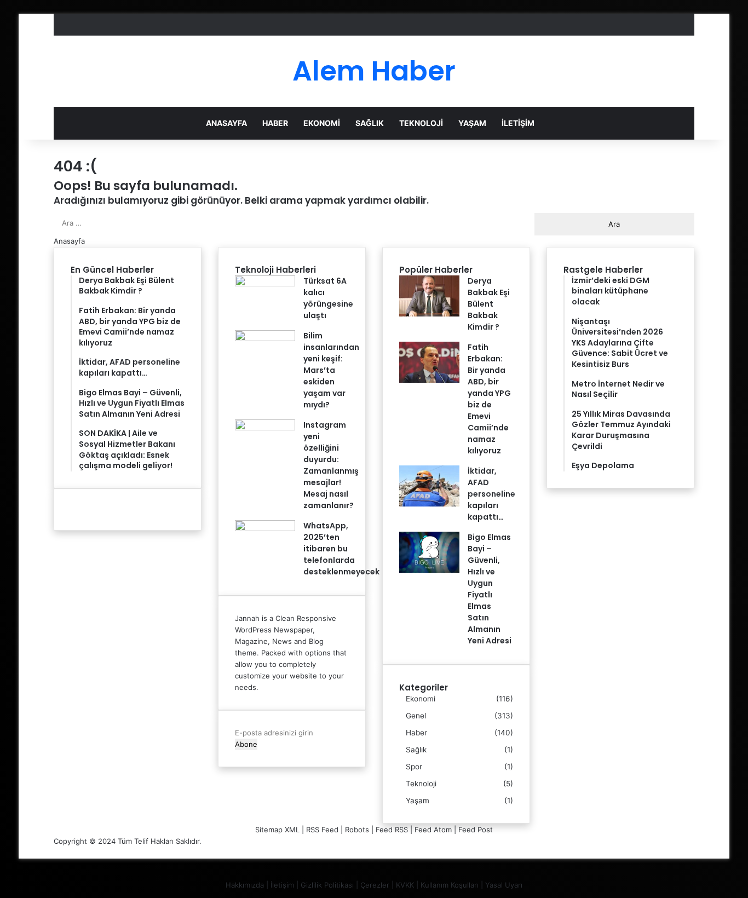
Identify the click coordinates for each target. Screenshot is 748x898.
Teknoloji (421, 123)
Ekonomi (321, 123)
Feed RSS (392, 829)
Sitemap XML (277, 829)
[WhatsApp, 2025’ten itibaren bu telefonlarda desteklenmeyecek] (265, 528)
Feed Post (475, 829)
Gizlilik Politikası (327, 884)
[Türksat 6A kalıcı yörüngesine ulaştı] (265, 283)
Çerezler (374, 884)
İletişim (518, 123)
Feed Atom (433, 829)
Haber (275, 123)
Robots (357, 829)
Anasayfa (226, 123)
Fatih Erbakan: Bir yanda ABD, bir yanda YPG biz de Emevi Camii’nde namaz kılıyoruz (489, 399)
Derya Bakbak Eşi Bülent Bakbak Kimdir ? (489, 303)
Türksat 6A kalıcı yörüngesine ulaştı (328, 298)
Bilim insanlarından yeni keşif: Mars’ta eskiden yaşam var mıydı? (331, 370)
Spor (414, 766)
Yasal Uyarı (503, 884)
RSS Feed (322, 829)
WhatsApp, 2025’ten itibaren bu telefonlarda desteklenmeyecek (341, 548)
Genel (416, 715)
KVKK (405, 884)
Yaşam (472, 123)
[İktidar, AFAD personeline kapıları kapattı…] (429, 503)
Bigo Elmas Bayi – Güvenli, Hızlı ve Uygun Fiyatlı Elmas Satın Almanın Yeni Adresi (489, 589)
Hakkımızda (245, 884)
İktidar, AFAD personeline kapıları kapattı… (491, 493)
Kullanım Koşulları (450, 884)
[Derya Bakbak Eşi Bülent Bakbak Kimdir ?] (429, 313)
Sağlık (369, 123)
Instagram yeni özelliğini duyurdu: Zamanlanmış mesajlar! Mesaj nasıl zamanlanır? (331, 465)
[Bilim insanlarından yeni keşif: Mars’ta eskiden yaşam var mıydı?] (265, 338)
